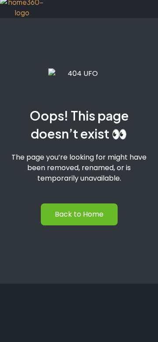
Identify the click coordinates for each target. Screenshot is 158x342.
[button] (140, 7)
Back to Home (79, 214)
